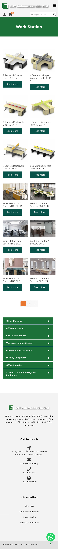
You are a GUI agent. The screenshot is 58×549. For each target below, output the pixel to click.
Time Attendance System (28, 343)
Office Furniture (28, 328)
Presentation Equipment (28, 350)
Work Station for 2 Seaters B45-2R (39, 242)
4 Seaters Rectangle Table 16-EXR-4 (40, 123)
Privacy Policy (29, 517)
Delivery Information (29, 511)
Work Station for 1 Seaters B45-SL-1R (12, 205)
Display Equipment (28, 358)
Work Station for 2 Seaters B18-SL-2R (12, 242)
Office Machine (28, 321)
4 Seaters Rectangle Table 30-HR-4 (13, 167)
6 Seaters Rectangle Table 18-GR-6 (40, 167)
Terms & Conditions (29, 522)
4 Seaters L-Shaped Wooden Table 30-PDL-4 (42, 78)
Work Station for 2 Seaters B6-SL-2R (39, 280)
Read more (12, 84)
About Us (29, 506)
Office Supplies (28, 365)
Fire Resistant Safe (28, 336)
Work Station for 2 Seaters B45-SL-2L (12, 280)
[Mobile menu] (54, 5)
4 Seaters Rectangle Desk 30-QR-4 (13, 123)
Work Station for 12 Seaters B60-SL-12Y (40, 205)
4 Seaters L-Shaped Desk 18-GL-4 (13, 76)
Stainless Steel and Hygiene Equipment (28, 373)
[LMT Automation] (29, 6)
